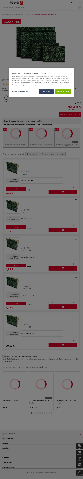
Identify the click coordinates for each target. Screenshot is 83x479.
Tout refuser (46, 91)
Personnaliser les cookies (20, 91)
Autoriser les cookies (63, 91)
